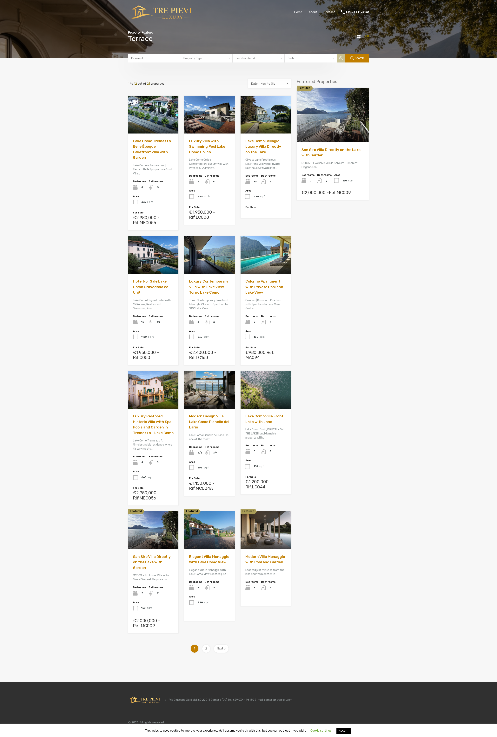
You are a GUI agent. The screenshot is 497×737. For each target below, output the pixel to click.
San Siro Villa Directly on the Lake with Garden (152, 562)
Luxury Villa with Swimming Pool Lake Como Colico (207, 146)
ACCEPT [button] (344, 730)
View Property (153, 126)
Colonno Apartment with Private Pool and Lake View (264, 287)
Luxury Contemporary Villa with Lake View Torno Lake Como (208, 287)
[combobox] (206, 58)
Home (298, 12)
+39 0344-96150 (357, 12)
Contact (329, 12)
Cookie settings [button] (321, 730)
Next (220, 648)
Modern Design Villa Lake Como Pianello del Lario (209, 421)
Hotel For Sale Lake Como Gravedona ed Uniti (151, 287)
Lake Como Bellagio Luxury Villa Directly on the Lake (263, 146)
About (313, 12)
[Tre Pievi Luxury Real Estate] (162, 18)
